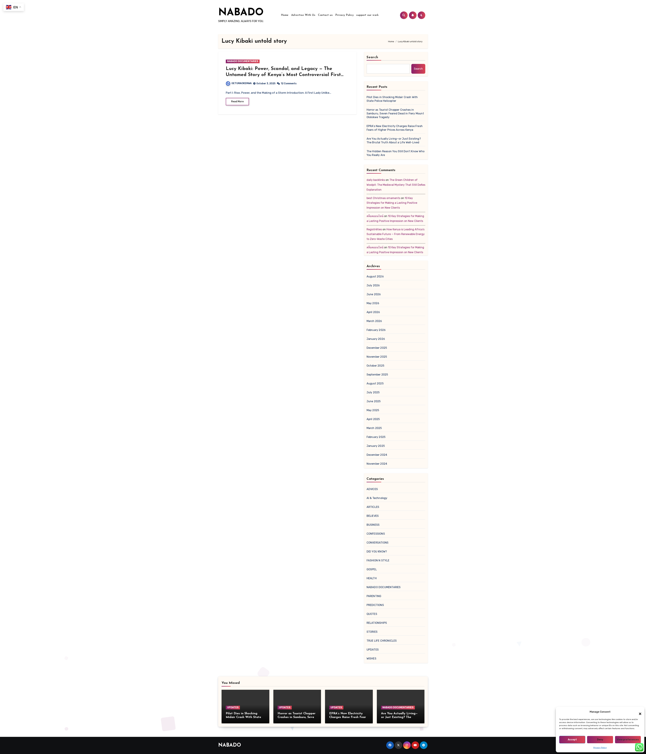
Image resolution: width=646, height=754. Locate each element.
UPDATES (373, 649)
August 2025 (375, 383)
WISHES (371, 658)
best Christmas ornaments (383, 198)
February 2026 (376, 330)
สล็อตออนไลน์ (375, 216)
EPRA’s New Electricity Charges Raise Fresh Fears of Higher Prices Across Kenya (395, 127)
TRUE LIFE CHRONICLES (382, 640)
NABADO (241, 13)
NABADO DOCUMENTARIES (242, 61)
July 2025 (373, 392)
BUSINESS (373, 524)
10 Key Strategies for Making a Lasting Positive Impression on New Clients (392, 202)
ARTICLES (373, 507)
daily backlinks (376, 180)
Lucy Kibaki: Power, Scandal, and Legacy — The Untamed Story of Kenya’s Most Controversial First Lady (283, 74)
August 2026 (375, 276)
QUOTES (372, 614)
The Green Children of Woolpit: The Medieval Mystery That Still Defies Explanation (396, 184)
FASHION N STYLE (378, 560)
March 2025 (374, 428)
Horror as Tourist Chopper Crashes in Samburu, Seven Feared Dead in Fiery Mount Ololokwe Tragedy (395, 113)
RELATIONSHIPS (377, 622)
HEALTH (372, 578)
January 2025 (376, 445)
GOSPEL (372, 569)
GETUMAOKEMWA (241, 83)
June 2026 (374, 294)
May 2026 (373, 303)
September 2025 (377, 374)
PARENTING (374, 596)
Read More (237, 101)
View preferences (628, 739)
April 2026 (373, 312)
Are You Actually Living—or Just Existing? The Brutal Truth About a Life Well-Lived (394, 140)
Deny (600, 739)
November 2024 (377, 463)
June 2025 (374, 401)
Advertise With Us (303, 15)
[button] (638, 711)
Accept (572, 739)
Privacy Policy (600, 747)
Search (372, 57)
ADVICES (372, 489)
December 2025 (377, 347)
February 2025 (376, 437)
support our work (367, 15)
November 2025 (377, 356)
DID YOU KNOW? (377, 551)
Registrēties (374, 229)
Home (285, 15)
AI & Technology (377, 498)
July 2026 (373, 285)
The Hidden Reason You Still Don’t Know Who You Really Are (395, 153)
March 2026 (374, 321)
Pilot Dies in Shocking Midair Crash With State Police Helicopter (392, 99)
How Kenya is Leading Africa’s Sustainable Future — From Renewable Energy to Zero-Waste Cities (396, 234)
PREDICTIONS (375, 605)
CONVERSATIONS (378, 542)
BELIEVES (373, 515)
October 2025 (375, 365)
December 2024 (377, 454)
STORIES (372, 631)
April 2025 (373, 419)
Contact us (325, 15)
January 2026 (376, 338)
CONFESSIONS (376, 533)
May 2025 (373, 410)
